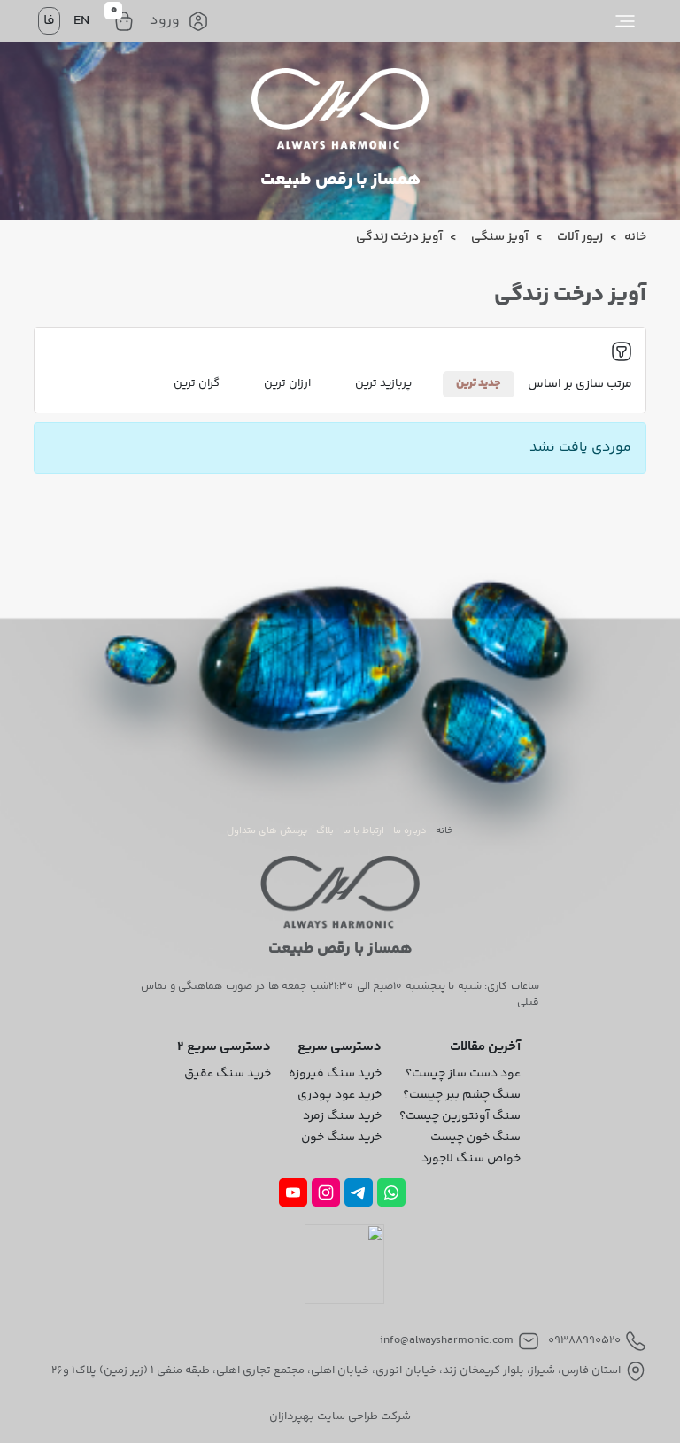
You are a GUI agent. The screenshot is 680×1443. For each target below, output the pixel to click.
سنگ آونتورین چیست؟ (460, 1116)
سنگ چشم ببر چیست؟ (462, 1095)
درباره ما (410, 831)
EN (81, 21)
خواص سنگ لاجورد (471, 1159)
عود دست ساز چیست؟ (463, 1074)
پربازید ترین (383, 383)
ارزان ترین (287, 383)
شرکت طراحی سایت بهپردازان (340, 1416)
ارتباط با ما (363, 831)
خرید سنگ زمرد (342, 1116)
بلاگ (325, 831)
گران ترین (197, 383)
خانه (444, 831)
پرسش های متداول (267, 831)
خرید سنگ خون (341, 1137)
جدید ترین (478, 383)
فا (49, 21)
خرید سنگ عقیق (227, 1074)
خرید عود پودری (340, 1095)
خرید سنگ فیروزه (335, 1074)
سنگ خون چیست (475, 1137)
